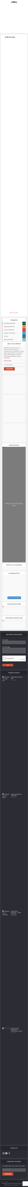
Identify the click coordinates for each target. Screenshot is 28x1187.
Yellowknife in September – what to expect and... (16, 912)
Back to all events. (14, 312)
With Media (20, 1185)
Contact (6, 1181)
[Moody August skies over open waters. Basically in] (19, 592)
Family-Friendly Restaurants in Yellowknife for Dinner (16, 1030)
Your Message (6, 647)
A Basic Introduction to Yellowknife (16, 794)
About (2, 1181)
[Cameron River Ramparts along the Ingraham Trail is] (19, 580)
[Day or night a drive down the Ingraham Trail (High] (9, 586)
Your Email (5, 640)
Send (8, 665)
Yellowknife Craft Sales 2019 (14, 505)
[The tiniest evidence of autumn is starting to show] (19, 586)
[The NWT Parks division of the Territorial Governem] (9, 580)
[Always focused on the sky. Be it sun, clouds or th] (9, 592)
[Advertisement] (14, 18)
